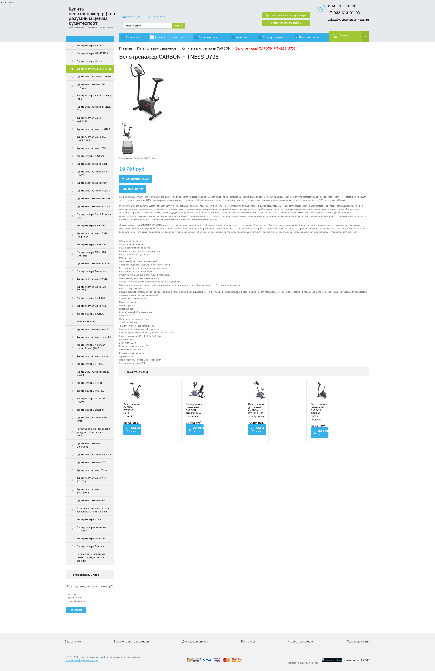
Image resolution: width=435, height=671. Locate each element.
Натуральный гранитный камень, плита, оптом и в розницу (90, 557)
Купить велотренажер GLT (90, 500)
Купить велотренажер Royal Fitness (92, 173)
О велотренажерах (273, 37)
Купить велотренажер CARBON (93, 68)
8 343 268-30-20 (342, 6)
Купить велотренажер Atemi (92, 329)
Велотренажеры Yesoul (89, 45)
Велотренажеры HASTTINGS (92, 53)
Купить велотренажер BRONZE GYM (93, 108)
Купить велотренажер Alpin (91, 182)
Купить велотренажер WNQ (91, 279)
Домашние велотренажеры (286, 22)
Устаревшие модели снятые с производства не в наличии (92, 510)
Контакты (241, 37)
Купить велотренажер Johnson (93, 454)
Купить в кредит (132, 189)
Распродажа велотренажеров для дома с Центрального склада (93, 432)
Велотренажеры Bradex (89, 519)
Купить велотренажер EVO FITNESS (91, 288)
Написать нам (134, 16)
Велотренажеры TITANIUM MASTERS (91, 254)
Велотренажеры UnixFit (89, 61)
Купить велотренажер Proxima (93, 190)
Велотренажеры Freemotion (91, 271)
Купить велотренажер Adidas (92, 356)
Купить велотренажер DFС (91, 148)
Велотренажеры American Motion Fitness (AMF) (90, 346)
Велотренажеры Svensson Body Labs (93, 97)
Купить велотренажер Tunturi (92, 470)
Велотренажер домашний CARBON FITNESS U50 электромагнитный (256, 410)
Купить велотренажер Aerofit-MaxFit (93, 373)
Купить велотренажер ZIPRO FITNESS (92, 479)
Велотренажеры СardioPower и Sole (93, 216)
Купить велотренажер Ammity (93, 206)
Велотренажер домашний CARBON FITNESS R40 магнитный (194, 410)
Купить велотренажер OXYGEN (93, 76)
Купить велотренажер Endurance (88, 445)
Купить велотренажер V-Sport (93, 198)
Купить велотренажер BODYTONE (88, 491)
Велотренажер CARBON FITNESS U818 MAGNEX (131, 410)
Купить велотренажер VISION (92, 305)
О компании (132, 37)
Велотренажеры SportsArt (90, 313)
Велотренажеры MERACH (90, 538)
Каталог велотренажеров (168, 37)
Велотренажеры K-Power (90, 363)
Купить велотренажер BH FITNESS (90, 86)
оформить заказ (137, 179)
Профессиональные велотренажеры (286, 15)
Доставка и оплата (209, 37)
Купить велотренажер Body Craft (91, 419)
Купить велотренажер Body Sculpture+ (91, 235)
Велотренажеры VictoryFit (91, 225)
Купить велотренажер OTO (91, 462)
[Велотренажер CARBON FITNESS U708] (149, 121)
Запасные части (85, 321)
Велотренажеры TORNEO (90, 390)
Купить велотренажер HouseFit (93, 337)
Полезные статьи (309, 37)
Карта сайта (159, 16)
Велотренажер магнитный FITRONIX (91, 529)
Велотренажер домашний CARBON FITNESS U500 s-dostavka (319, 412)
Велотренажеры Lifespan (90, 409)
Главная (125, 48)
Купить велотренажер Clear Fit (93, 163)
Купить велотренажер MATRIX (93, 129)
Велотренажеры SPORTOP (91, 244)
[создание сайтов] (332, 660)
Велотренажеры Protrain (90, 546)
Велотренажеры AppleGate (91, 298)
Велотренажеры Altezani (90, 156)
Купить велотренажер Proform (93, 263)
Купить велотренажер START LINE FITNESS (92, 138)
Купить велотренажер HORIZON (88, 119)
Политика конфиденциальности (81, 660)
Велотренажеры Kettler (89, 382)
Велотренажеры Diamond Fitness (90, 400)
